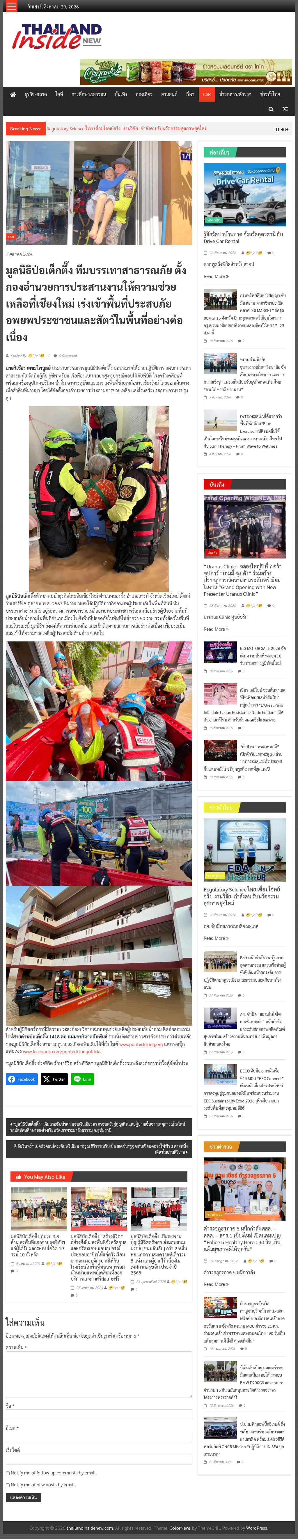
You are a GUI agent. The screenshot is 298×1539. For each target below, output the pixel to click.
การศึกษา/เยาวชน (89, 94)
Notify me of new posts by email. (43, 1489)
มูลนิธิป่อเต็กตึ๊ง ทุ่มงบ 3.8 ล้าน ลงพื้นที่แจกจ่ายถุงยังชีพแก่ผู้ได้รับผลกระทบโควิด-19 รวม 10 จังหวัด (38, 1250)
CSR (207, 94)
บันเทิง (121, 94)
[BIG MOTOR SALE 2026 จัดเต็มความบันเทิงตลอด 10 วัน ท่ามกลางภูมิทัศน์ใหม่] (220, 656)
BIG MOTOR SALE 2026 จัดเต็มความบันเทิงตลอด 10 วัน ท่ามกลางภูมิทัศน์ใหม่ (263, 660)
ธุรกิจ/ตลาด (36, 94)
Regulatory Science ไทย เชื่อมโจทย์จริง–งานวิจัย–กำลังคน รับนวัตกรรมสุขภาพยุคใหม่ (242, 901)
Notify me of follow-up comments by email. (54, 1477)
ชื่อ (10, 1410)
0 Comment (67, 359)
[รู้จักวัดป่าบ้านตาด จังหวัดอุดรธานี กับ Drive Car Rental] (245, 199)
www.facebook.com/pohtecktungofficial (62, 1056)
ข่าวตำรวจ (214, 1219)
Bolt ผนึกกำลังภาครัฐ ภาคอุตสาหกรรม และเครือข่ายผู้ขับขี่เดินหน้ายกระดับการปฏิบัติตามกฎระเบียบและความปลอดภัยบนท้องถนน (245, 977)
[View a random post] (285, 108)
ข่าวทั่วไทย (270, 94)
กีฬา (190, 94)
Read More (215, 280)
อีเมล (12, 1433)
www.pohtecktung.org (141, 1048)
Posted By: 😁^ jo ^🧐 (27, 360)
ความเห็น (16, 1352)
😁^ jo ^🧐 (54, 1268)
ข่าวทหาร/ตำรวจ (235, 94)
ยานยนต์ (169, 94)
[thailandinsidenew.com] (13, 94)
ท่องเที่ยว (144, 94)
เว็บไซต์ (13, 1455)
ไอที (59, 94)
